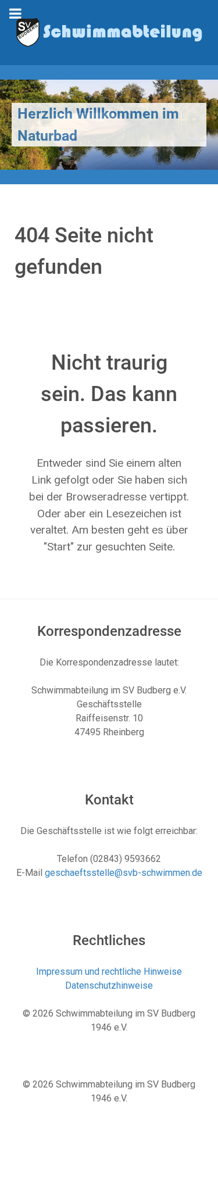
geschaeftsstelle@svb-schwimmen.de (123, 872)
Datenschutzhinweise (109, 985)
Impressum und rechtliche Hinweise (109, 971)
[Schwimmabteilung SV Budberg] (109, 31)
